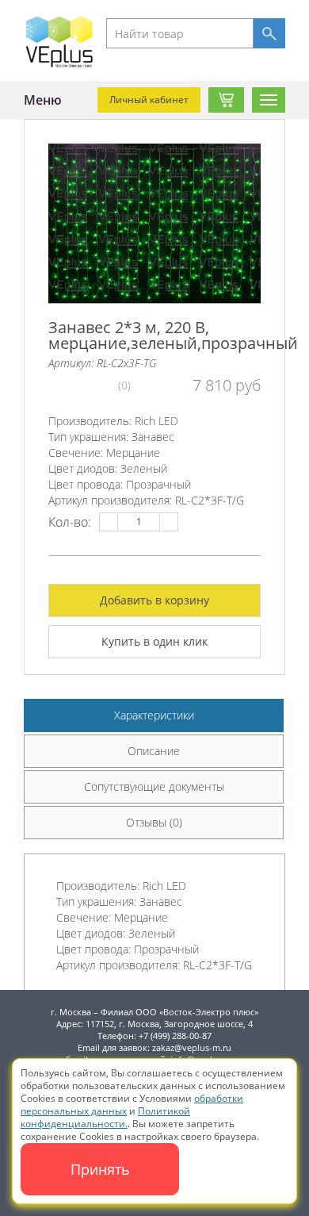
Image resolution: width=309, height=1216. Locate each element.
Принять (100, 1169)
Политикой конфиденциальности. (105, 1117)
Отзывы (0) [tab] (154, 822)
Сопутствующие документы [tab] (154, 786)
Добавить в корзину (154, 600)
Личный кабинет (149, 99)
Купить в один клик (154, 641)
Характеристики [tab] (154, 715)
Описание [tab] (154, 750)
